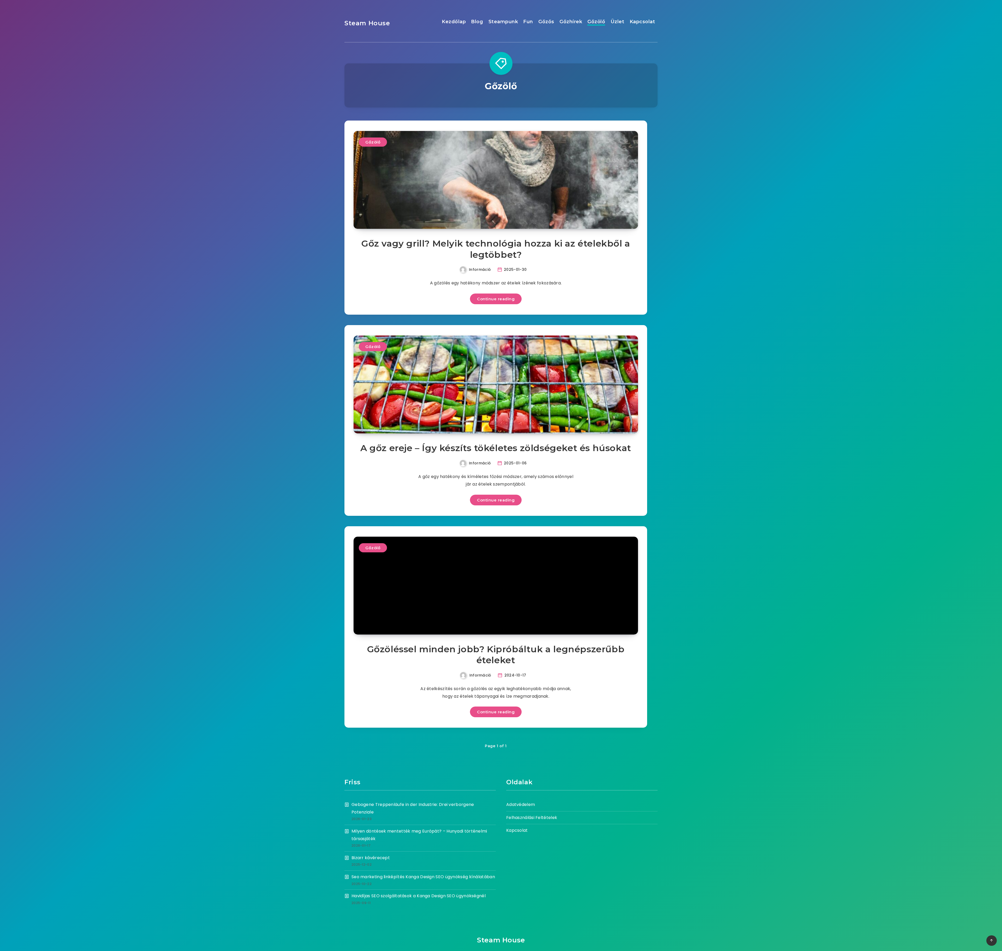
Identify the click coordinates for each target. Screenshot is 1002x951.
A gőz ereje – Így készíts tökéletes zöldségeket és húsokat (495, 447)
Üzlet (617, 22)
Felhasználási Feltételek (531, 818)
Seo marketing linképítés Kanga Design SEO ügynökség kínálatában (423, 877)
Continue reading (496, 298)
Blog (477, 22)
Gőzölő (596, 22)
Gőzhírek (570, 22)
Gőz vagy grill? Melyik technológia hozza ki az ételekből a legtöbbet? (495, 249)
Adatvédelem (520, 805)
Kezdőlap (454, 22)
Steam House (367, 23)
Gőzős (546, 22)
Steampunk (503, 22)
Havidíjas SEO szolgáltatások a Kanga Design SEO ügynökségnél (418, 896)
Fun (528, 22)
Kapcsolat (642, 22)
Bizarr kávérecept (370, 858)
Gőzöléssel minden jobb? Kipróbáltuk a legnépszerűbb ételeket (496, 655)
